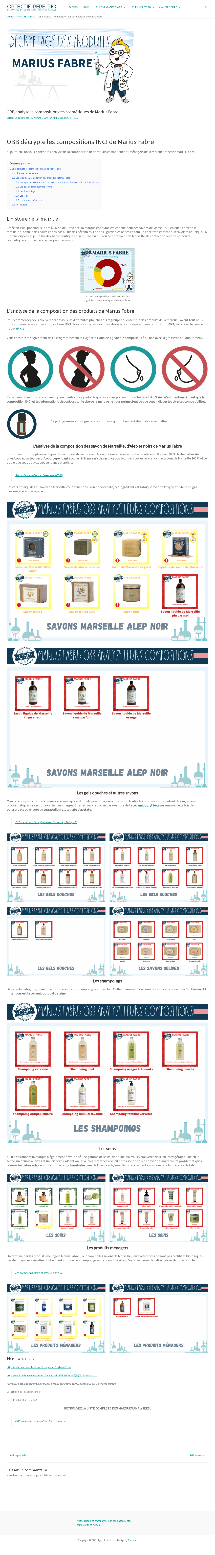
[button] (123, 7)
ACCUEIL (73, 7)
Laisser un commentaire (19, 117)
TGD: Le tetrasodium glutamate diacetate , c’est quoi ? (46, 822)
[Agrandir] (130, 252)
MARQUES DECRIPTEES (65, 117)
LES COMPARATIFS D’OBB (108, 7)
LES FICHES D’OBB (141, 7)
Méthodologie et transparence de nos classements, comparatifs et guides (104, 1523)
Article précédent (17, 1455)
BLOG (86, 7)
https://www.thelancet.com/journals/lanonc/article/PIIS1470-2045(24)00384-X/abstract (52, 1375)
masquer (26, 163)
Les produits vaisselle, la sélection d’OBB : (39, 1273)
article (19, 328)
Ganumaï (132, 1540)
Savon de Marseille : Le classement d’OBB (38, 475)
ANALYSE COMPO (168, 7)
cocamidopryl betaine (148, 805)
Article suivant (199, 1455)
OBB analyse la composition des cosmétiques (41, 1421)
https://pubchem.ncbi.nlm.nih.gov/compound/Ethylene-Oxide (39, 1367)
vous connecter (27, 1475)
